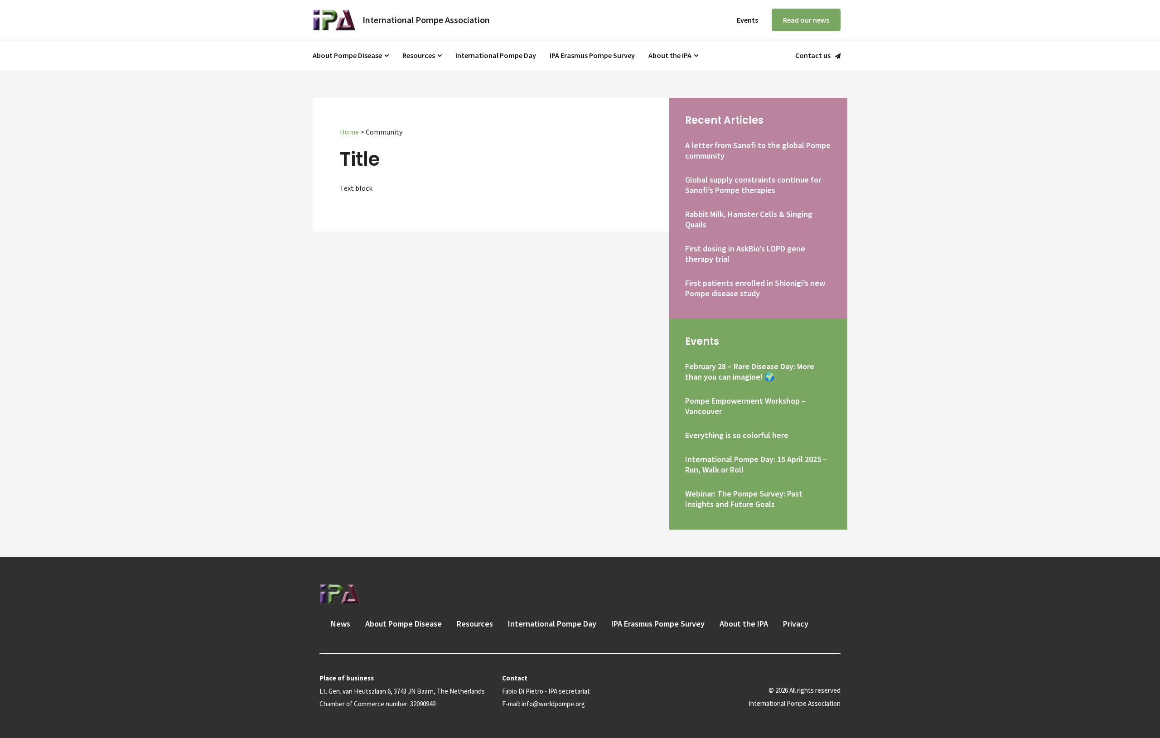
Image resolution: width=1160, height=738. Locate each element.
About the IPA (669, 55)
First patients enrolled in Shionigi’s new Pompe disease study (755, 288)
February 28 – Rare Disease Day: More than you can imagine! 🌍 (749, 371)
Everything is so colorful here (736, 435)
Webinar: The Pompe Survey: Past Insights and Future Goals (743, 498)
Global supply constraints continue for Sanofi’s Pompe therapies (753, 184)
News (340, 623)
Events (747, 19)
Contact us (813, 55)
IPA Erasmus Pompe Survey (592, 55)
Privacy (795, 623)
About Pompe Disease (347, 55)
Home (349, 131)
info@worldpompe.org (553, 703)
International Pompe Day (495, 55)
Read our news (806, 19)
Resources (418, 55)
